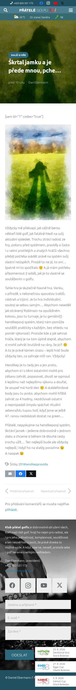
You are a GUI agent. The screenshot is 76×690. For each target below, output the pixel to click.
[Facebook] (12, 585)
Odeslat (19, 654)
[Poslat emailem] (10, 473)
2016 (22, 464)
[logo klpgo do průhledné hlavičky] (37, 10)
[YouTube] (44, 585)
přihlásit (11, 509)
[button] (5, 10)
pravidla (42, 464)
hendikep (31, 464)
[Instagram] (28, 585)
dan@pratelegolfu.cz (19, 570)
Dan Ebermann (38, 82)
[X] (59, 585)
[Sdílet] (21, 473)
